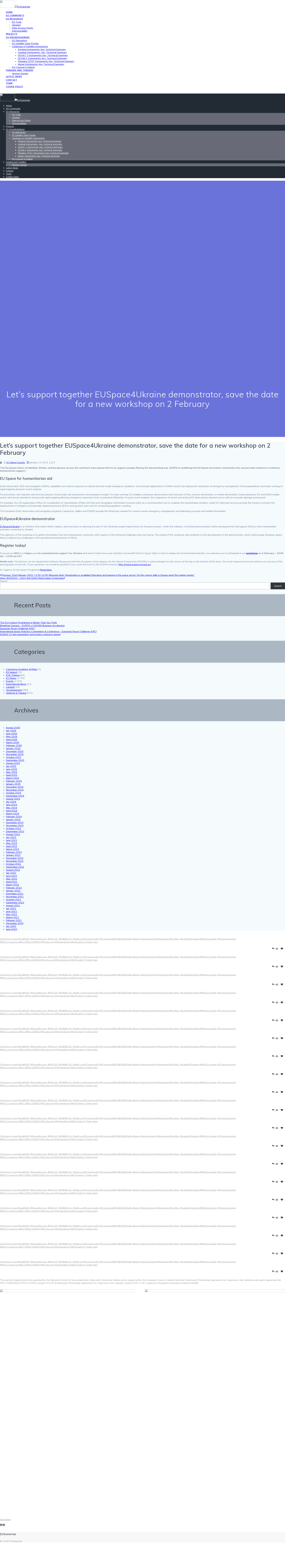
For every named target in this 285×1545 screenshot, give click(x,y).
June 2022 (11, 875)
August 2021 (13, 905)
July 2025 (11, 766)
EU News (12, 462)
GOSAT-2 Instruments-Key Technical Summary (43, 55)
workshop (252, 553)
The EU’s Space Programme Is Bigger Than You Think (28, 622)
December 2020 (14, 923)
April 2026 (11, 739)
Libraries (16, 24)
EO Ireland (11, 672)
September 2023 (15, 831)
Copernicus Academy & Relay (21, 669)
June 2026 (11, 733)
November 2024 (15, 789)
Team (9, 83)
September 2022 (15, 866)
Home (9, 12)
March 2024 (12, 813)
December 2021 (14, 893)
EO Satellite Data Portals (25, 43)
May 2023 (11, 843)
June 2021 (11, 911)
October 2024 (13, 792)
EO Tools (17, 21)
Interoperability (20, 30)
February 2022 (14, 887)
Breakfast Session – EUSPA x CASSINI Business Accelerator (32, 625)
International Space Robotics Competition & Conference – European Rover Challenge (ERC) (48, 631)
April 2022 (11, 881)
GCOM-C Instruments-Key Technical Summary (42, 58)
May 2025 (11, 772)
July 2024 (11, 801)
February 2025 (14, 780)
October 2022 (13, 863)
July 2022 (11, 872)
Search (3, 581)
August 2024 (13, 798)
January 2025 (13, 783)
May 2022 (11, 878)
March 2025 (12, 778)
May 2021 (11, 914)
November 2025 (15, 754)
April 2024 (11, 810)
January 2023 (13, 855)
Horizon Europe (20, 73)
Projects (11, 33)
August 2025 (13, 763)
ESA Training (13, 675)
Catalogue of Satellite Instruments (30, 46)
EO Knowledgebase (18, 37)
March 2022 (12, 884)
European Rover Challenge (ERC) (17, 628)
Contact (11, 79)
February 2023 (14, 852)
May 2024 (11, 807)
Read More (46, 569)
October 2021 (13, 899)
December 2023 (14, 822)
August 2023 (13, 834)
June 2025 (11, 769)
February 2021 (14, 920)
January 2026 (13, 748)
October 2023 (13, 828)
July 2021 (11, 908)
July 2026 (11, 730)
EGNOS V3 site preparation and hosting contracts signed (30, 634)
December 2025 (14, 751)
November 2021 (15, 896)
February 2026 (14, 745)
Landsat (10, 686)
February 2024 (14, 816)
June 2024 (11, 804)
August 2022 (13, 869)
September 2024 (15, 795)
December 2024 (14, 786)
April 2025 (11, 775)
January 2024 (13, 819)
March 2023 (12, 849)
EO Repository (19, 40)
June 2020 (11, 929)
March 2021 (12, 917)
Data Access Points (22, 27)
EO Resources (14, 18)
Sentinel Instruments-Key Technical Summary (42, 49)
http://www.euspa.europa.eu (134, 564)
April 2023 (11, 846)
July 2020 (11, 926)
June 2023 (11, 840)
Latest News (14, 76)
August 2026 (13, 727)
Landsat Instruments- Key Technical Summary (42, 52)
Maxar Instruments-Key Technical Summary (41, 64)
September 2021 (15, 902)
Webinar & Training (16, 692)
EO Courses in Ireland (23, 67)
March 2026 (12, 742)
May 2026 (11, 736)
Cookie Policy (14, 86)
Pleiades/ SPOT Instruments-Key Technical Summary (46, 61)
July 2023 (11, 837)
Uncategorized (14, 689)
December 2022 (14, 858)
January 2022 (13, 890)
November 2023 (15, 825)
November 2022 (15, 861)
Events (21, 462)
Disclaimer (5, 1519)
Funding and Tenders (19, 70)
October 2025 (13, 757)
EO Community (15, 15)
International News (16, 684)
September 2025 (15, 760)
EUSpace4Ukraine (10, 526)
